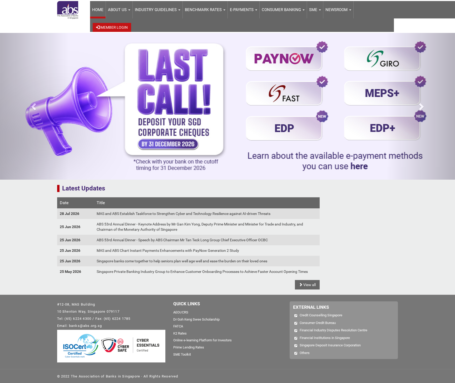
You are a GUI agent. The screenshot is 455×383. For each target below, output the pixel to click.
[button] (34, 106)
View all (309, 285)
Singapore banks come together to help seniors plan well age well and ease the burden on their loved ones (182, 261)
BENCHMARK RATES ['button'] (204, 9)
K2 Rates (180, 333)
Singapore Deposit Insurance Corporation (330, 345)
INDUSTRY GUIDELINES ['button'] (156, 9)
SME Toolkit (182, 354)
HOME (97, 9)
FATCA (178, 326)
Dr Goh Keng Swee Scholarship (196, 319)
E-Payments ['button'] (242, 9)
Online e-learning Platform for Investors (202, 340)
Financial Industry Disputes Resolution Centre (333, 330)
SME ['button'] (313, 9)
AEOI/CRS (180, 312)
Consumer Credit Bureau (318, 323)
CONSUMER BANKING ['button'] (282, 9)
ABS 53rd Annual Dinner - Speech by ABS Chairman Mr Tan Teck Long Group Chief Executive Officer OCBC (182, 240)
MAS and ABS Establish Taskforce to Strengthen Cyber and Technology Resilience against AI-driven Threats (183, 214)
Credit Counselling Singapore (321, 315)
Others (305, 353)
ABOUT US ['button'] (118, 9)
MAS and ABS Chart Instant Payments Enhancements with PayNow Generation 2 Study (168, 250)
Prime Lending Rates (188, 347)
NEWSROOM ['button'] (337, 9)
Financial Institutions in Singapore (325, 338)
